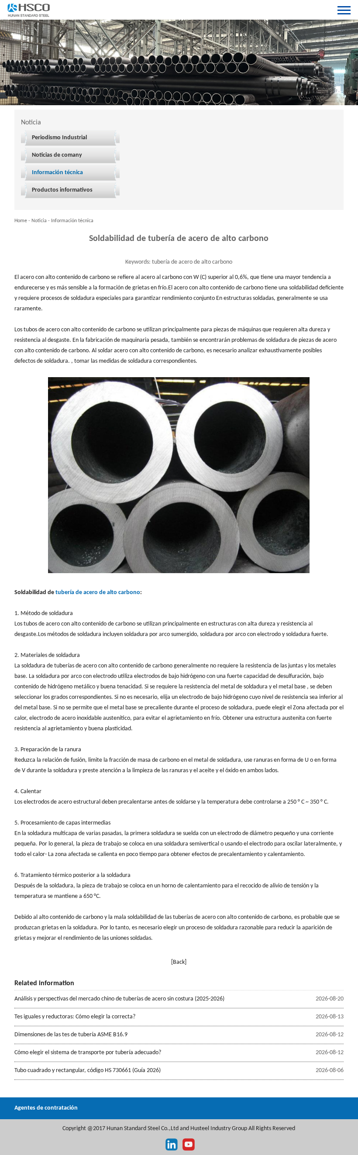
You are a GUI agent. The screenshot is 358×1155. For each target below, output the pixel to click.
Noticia (39, 220)
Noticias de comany (57, 155)
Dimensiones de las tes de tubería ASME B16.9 (70, 1034)
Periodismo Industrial (59, 137)
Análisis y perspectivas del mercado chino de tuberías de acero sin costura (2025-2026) (119, 999)
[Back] (178, 962)
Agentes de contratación (46, 1108)
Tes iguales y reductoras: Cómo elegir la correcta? (74, 1017)
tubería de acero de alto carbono (97, 592)
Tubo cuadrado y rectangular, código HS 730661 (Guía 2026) (87, 1070)
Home (20, 220)
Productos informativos (62, 190)
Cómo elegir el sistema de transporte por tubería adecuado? (87, 1052)
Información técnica (57, 172)
